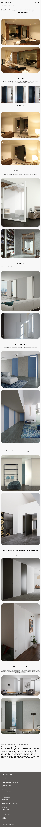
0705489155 (5, 799)
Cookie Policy (11, 824)
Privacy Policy (4, 824)
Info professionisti (6, 814)
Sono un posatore (5, 812)
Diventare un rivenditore (4, 818)
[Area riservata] (35, 2)
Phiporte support (5, 809)
